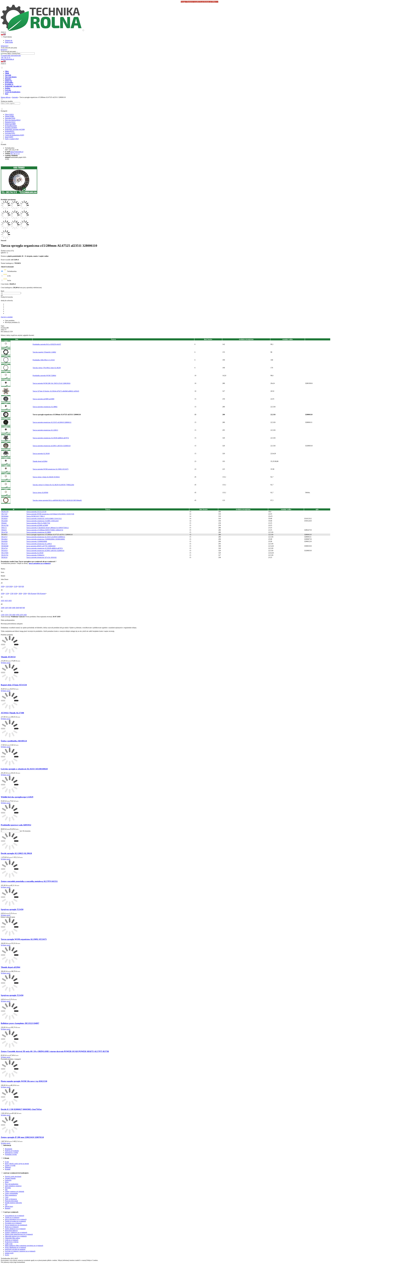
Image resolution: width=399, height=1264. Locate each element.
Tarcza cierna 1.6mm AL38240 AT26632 (46, 477)
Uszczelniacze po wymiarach (14, 1215)
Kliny (7, 1182)
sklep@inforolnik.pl (7, 59)
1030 (2, 593)
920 (22, 586)
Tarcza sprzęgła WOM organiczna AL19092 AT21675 (50, 469)
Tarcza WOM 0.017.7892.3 (35, 516)
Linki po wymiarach (11, 1240)
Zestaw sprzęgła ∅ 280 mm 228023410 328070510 (22, 1137)
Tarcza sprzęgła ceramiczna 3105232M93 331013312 (44, 518)
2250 (21, 615)
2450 (25, 615)
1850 (13, 615)
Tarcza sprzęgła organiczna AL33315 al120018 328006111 (52, 422)
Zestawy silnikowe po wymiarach (16, 1232)
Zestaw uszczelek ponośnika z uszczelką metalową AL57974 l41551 (29, 881)
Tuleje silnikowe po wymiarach (15, 1229)
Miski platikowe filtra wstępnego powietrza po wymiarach (24, 1245)
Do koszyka (26, 831)
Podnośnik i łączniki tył (15, 129)
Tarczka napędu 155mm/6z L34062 (44, 352)
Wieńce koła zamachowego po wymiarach (19, 1234)
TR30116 (4, 557)
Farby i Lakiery (12, 139)
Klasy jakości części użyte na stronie (17, 1163)
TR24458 (4, 521)
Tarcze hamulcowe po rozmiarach (16, 1225)
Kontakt (3, 144)
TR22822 (4, 539)
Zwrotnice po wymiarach (13, 1223)
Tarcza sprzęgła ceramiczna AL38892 (45, 407)
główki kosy (9, 1206)
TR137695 (4, 553)
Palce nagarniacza (11, 1195)
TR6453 (4, 530)
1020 (2, 586)
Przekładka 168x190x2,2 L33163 (44, 360)
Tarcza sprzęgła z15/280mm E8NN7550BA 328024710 (44, 530)
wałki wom (8, 1244)
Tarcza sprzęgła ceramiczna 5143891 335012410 (42, 521)
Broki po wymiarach (11, 1227)
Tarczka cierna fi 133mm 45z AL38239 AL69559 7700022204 (53, 485)
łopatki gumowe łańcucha (13, 1203)
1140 (6, 608)
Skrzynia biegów (12, 120)
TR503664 (4, 516)
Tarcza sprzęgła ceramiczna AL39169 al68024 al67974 (51, 438)
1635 (6, 600)
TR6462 (4, 523)
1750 (10, 615)
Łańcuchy (8, 1180)
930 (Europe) (41, 593)
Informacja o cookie (11, 1152)
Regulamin (8, 1149)
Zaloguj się (8, 40)
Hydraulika (11, 126)
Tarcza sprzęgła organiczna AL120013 (45, 430)
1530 (11, 593)
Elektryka (10, 124)
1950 (17, 615)
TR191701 (4, 555)
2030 (24, 593)
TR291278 (4, 512)
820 (19, 586)
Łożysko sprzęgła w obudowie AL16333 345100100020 (24, 769)
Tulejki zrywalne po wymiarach (15, 1221)
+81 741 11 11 (5, 57)
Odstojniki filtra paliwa (12, 1238)
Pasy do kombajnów (11, 1184)
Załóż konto (9, 42)
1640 (10, 608)
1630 (15, 593)
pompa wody (9, 1253)
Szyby (7, 1255)
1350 (2, 615)
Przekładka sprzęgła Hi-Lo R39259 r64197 (47, 344)
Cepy (7, 1197)
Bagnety (7, 1208)
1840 (13, 608)
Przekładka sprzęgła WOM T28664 (44, 375)
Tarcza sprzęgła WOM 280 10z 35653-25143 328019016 (51, 383)
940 (23, 608)
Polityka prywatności (12, 1151)
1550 (6, 615)
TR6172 (4, 528)
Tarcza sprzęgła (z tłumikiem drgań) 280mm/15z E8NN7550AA (47, 528)
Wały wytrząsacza (11, 1199)
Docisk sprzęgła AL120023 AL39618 (16, 853)
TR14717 (4, 537)
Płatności (8, 1167)
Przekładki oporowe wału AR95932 (16, 825)
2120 (15, 586)
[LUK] (5, 276)
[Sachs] (5, 280)
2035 (10, 600)
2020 (10, 586)
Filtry (9, 114)
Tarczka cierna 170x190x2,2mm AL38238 (47, 368)
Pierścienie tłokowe (11, 1230)
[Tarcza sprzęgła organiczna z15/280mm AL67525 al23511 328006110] (19, 198)
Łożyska (10, 133)
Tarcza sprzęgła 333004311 (35, 555)
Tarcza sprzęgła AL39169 (41, 453)
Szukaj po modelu (7, 101)
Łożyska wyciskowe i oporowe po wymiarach (20, 1251)
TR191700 (4, 525)
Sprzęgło (10, 118)
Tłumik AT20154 (8, 657)
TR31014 (4, 550)
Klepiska (8, 1188)
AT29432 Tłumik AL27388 (12, 713)
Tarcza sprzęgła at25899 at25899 (43, 399)
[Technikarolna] (5, 271)
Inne (9, 137)
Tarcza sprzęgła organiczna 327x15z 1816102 (41, 557)
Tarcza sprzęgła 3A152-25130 (36, 512)
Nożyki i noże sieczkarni (13, 1176)
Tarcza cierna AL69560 (40, 492)
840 (20, 608)
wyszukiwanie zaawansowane (11, 55)
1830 (20, 593)
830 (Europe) (32, 593)
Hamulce (10, 122)
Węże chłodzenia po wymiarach (15, 1247)
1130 (7, 593)
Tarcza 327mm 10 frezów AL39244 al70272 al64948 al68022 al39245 (56, 391)
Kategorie (4, 111)
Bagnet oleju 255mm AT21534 (14, 685)
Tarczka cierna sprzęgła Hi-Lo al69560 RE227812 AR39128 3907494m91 (57, 500)
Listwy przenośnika (11, 1193)
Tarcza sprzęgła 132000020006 (36, 541)
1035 (2, 600)
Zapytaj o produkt (7, 317)
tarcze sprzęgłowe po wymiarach (15, 1219)
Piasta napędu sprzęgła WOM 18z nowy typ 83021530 (24, 1081)
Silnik (9, 116)
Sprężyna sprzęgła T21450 (12, 909)
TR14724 (4, 548)
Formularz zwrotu (11, 1154)
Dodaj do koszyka (7, 297)
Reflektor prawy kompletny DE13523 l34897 (20, 1023)
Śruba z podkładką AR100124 (14, 741)
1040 (2, 608)
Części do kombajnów (14, 135)
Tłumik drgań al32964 (40, 461)
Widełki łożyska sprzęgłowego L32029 (17, 797)
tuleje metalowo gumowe (13, 1186)
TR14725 (4, 544)
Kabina (9, 131)
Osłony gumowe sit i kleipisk (14, 1191)
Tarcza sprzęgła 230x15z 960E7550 (38, 523)
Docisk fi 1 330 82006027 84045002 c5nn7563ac (21, 1109)
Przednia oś (11, 127)
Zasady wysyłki (10, 1165)
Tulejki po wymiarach (12, 1217)
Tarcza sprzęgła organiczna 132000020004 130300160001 (45, 539)
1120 (7, 586)
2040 (17, 608)
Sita (6, 1189)
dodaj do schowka (7, 300)
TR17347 (4, 514)
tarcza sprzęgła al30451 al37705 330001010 (40, 546)
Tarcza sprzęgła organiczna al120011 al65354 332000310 (51, 446)
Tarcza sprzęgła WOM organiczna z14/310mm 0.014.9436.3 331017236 (50, 514)
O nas (7, 1162)
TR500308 (4, 546)
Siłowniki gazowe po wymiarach (16, 1236)
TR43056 (4, 541)
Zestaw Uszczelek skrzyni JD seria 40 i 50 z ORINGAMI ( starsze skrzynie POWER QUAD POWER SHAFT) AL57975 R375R (55, 1051)
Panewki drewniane (11, 1201)
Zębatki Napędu (10, 1178)
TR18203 (4, 518)
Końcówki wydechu (11, 1242)
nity (6, 1204)
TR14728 (4, 532)
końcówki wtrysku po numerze (15, 1249)
